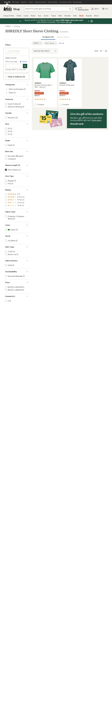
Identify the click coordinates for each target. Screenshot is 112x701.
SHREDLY (8, 26)
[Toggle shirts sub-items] (6, 93)
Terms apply (96, 120)
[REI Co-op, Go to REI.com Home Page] (7, 8)
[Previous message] (20, 21)
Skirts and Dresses (16, 89)
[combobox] (48, 8)
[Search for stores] (25, 66)
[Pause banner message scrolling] (91, 21)
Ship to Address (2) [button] (16, 77)
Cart (106, 9)
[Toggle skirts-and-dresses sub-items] (6, 89)
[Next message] (88, 21)
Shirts (11, 93)
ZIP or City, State (11, 62)
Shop (16, 9)
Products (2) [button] (48, 37)
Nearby (24, 61)
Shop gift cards (76, 124)
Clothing (17, 26)
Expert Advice (63, 37)
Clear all (61, 43)
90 (106, 50)
